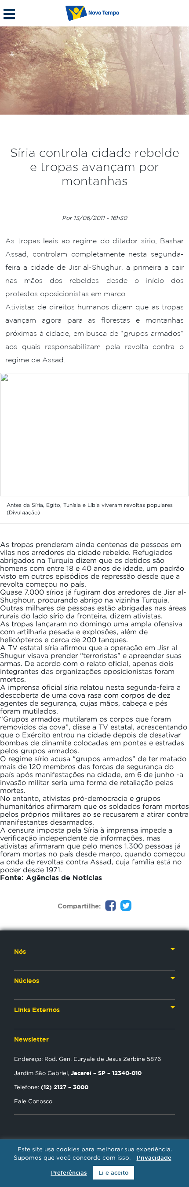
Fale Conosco (33, 1101)
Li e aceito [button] (113, 1172)
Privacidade (154, 1157)
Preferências (69, 1172)
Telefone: (51, 1087)
